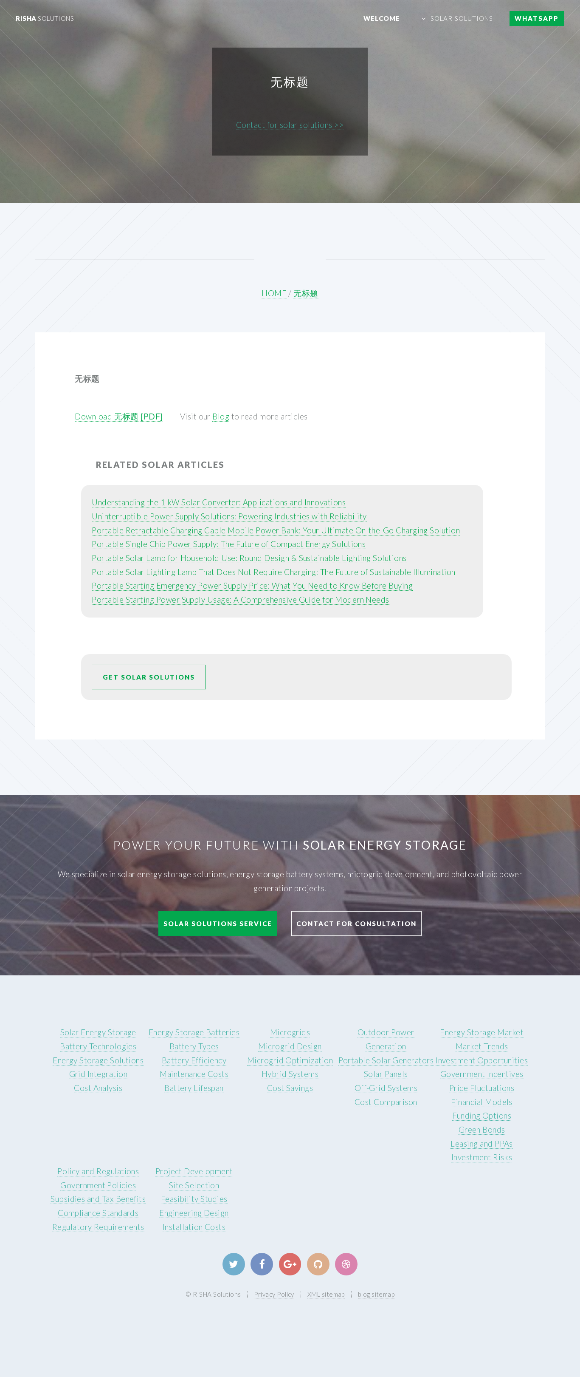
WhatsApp (537, 18)
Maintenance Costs (194, 1074)
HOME (274, 293)
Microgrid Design (289, 1046)
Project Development (194, 1171)
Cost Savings (290, 1088)
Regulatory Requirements (98, 1227)
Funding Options (481, 1115)
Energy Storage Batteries (194, 1032)
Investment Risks (481, 1157)
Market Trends (482, 1046)
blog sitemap (376, 1294)
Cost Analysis (98, 1088)
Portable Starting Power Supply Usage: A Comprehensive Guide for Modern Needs (240, 599)
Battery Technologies (98, 1046)
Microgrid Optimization (290, 1060)
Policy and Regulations (98, 1171)
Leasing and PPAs (481, 1143)
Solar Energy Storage (98, 1032)
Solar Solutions (462, 18)
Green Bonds (482, 1129)
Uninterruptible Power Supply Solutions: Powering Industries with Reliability (229, 516)
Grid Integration (98, 1074)
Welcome (381, 18)
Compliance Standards (98, 1213)
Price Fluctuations (481, 1088)
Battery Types (194, 1046)
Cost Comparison (386, 1102)
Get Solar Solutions (149, 677)
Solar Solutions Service (217, 923)
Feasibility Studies (194, 1199)
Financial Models (481, 1102)
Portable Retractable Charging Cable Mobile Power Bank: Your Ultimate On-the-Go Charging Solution (276, 530)
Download (119, 416)
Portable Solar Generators (386, 1060)
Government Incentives (482, 1074)
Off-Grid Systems (386, 1088)
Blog (220, 416)
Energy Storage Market (482, 1032)
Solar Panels (386, 1074)
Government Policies (98, 1185)
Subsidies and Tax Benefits (98, 1199)
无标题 (305, 293)
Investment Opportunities (482, 1060)
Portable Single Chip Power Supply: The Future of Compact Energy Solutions (229, 544)
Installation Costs (194, 1227)
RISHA (45, 18)
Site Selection (194, 1185)
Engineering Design (193, 1213)
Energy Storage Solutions (98, 1060)
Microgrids (290, 1032)
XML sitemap (326, 1294)
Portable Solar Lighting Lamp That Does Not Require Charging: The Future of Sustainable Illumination (273, 572)
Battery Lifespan (193, 1088)
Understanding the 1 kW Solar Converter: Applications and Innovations (219, 502)
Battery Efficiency (194, 1060)
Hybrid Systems (290, 1074)
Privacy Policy (274, 1294)
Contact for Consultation (356, 923)
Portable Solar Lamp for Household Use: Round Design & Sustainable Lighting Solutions (249, 558)
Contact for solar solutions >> (290, 125)
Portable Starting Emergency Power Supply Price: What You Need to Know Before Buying (252, 585)
